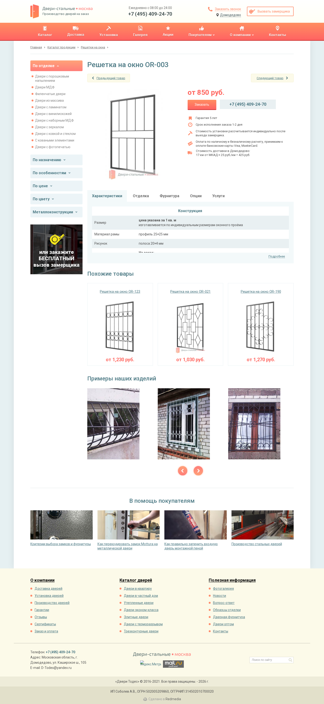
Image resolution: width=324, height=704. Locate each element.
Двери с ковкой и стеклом (55, 134)
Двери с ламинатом (50, 107)
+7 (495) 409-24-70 (150, 14)
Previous (182, 471)
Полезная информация (232, 580)
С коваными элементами (54, 140)
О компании (42, 580)
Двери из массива (49, 100)
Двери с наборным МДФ (54, 120)
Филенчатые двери (50, 94)
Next (198, 471)
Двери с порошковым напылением (52, 78)
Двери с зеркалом (49, 127)
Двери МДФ (45, 87)
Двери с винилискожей (53, 114)
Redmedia (173, 699)
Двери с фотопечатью (52, 147)
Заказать (202, 104)
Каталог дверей (136, 580)
